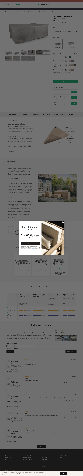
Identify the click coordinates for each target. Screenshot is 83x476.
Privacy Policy (31, 248)
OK (63, 473)
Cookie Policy (15, 474)
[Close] (81, 473)
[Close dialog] (63, 222)
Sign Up (30, 243)
